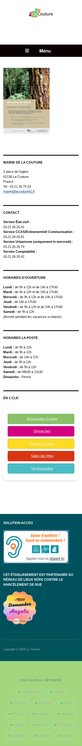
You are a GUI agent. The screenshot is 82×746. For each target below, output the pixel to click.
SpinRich (43, 735)
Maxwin (40, 724)
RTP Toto (18, 713)
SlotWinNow (18, 735)
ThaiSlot (18, 724)
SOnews (58, 692)
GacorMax (42, 713)
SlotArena (67, 735)
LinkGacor (66, 713)
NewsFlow (19, 703)
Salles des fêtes (42, 456)
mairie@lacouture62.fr (19, 191)
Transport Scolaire (42, 443)
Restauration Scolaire (42, 419)
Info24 (67, 703)
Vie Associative (42, 468)
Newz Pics (45, 703)
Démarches (42, 431)
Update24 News (31, 692)
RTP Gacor (64, 724)
